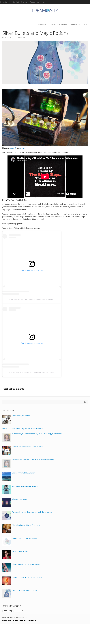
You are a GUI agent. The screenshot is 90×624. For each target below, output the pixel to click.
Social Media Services (19, 2)
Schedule (32, 620)
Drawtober (42, 24)
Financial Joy (35, 2)
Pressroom (6, 620)
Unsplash (22, 148)
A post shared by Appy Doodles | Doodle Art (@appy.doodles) (31, 372)
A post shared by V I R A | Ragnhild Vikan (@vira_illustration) (31, 299)
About (45, 2)
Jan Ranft (12, 148)
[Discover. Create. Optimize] (45, 13)
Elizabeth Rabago (8, 38)
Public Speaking (20, 620)
